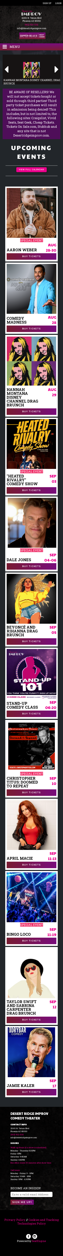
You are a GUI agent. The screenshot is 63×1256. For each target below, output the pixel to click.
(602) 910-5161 (31, 24)
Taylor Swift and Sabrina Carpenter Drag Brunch (22, 1007)
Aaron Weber (22, 250)
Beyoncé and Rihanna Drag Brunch (22, 631)
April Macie (20, 858)
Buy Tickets (31, 256)
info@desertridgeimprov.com (31, 28)
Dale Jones (19, 560)
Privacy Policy (14, 1220)
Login (58, 3)
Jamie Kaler (20, 1086)
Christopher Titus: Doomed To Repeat (22, 782)
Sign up (47, 3)
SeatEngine (39, 1241)
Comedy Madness (17, 320)
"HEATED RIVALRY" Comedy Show (22, 480)
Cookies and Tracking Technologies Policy (38, 1221)
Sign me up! (22, 1202)
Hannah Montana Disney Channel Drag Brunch (22, 397)
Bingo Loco (19, 934)
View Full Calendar (31, 169)
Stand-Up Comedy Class (22, 705)
